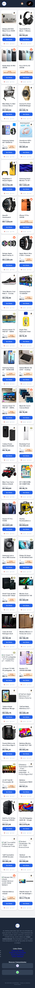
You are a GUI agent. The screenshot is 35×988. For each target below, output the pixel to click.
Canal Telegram (17, 956)
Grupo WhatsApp (17, 954)
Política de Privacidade (17, 952)
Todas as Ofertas (17, 951)
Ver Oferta (9, 39)
